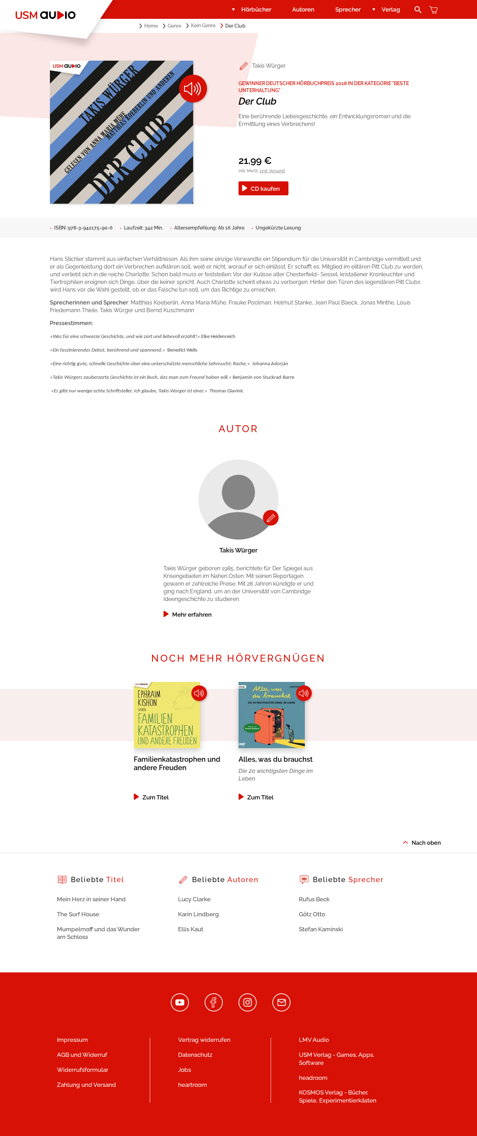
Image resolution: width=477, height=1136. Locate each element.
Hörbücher (256, 9)
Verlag (391, 9)
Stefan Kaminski (321, 929)
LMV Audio (314, 1039)
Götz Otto (312, 914)
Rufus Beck (314, 899)
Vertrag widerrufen (204, 1039)
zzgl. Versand (272, 170)
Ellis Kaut (190, 929)
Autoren (303, 9)
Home (151, 26)
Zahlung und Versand (86, 1084)
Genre (174, 26)
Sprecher (348, 9)
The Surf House (78, 914)
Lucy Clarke (194, 899)
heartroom (192, 1084)
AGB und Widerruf (82, 1054)
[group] (238, 536)
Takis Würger (269, 65)
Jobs (184, 1069)
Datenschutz (195, 1054)
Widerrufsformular (82, 1069)
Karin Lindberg (198, 914)
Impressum (72, 1039)
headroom (313, 1077)
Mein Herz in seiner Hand (91, 899)
